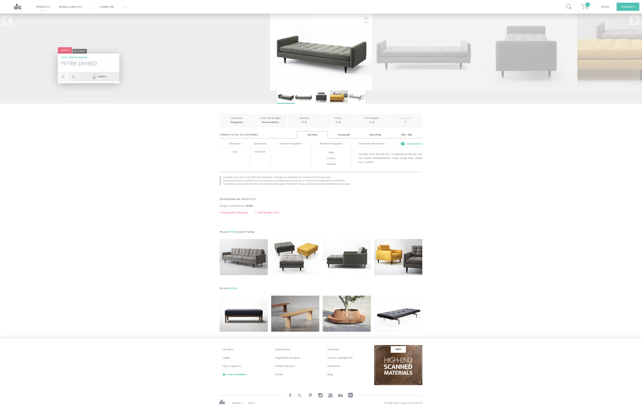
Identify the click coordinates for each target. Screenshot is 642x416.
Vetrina (279, 374)
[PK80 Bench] (398, 314)
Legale (226, 357)
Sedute (73, 57)
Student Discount (285, 366)
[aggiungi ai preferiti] (73, 76)
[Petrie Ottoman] (295, 257)
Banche (83, 57)
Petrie (232, 231)
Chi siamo (228, 349)
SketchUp (375, 134)
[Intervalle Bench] (295, 314)
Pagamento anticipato (287, 357)
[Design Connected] (18, 7)
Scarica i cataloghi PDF (340, 357)
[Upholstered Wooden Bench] (244, 314)
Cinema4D (344, 134)
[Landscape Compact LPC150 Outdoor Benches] (347, 314)
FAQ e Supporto (232, 366)
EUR (250, 402)
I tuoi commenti (236, 374)
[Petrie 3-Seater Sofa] (244, 257)
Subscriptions (282, 349)
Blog (330, 374)
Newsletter (334, 366)
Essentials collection (235, 212)
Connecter (333, 349)
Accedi (605, 6)
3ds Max (312, 134)
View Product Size (268, 212)
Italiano (236, 402)
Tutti (64, 57)
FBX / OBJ (406, 134)
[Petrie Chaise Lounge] (347, 257)
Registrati (628, 6)
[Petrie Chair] (398, 257)
